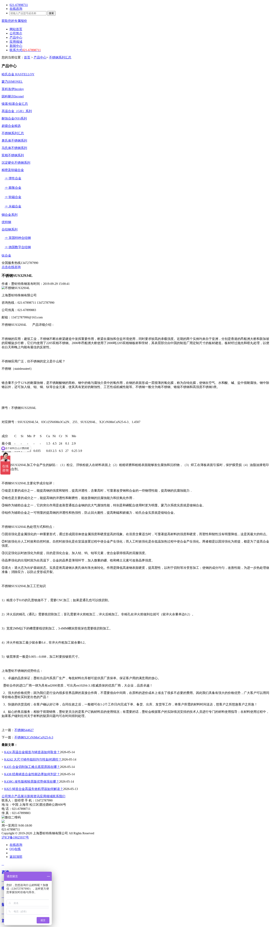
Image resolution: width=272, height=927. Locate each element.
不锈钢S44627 (24, 730)
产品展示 (20, 796)
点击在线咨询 (11, 267)
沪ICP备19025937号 (15, 837)
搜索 (51, 13)
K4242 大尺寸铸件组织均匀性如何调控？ (33, 759)
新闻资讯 (33, 796)
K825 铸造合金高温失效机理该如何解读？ (33, 789)
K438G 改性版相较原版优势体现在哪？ (31, 781)
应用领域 (46, 796)
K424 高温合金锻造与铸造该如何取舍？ (32, 752)
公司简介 (8, 796)
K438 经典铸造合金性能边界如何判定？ (32, 774)
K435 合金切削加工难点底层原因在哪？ (32, 766)
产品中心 (40, 57)
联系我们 (59, 796)
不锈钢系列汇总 (60, 57)
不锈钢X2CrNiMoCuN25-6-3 (33, 737)
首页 (27, 57)
